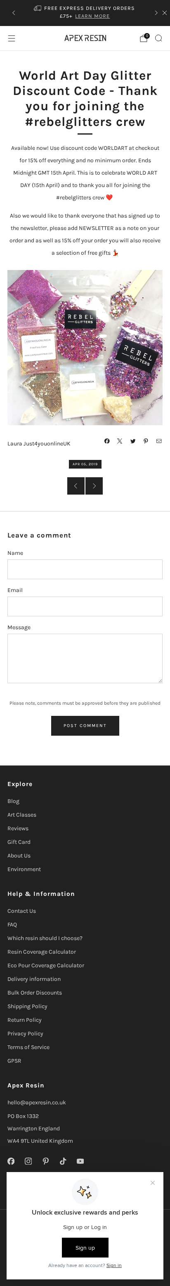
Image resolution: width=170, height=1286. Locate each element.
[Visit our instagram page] (28, 1161)
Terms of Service (28, 1047)
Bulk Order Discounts (34, 992)
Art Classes (21, 814)
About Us (19, 855)
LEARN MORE (92, 16)
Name (15, 553)
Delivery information (34, 979)
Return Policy (24, 1019)
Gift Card (19, 841)
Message (19, 627)
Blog (13, 801)
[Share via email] (159, 441)
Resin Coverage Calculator (41, 951)
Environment (24, 869)
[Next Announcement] (156, 13)
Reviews (17, 828)
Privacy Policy (25, 1033)
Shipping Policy (27, 1006)
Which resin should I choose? (45, 938)
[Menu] (11, 38)
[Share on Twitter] (133, 441)
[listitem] (85, 13)
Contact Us (21, 910)
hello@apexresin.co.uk (36, 1102)
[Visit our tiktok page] (62, 1161)
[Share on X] (120, 441)
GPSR (14, 1060)
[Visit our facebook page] (10, 1161)
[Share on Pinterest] (146, 441)
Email (15, 590)
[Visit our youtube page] (80, 1161)
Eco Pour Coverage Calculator (45, 965)
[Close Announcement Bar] (164, 12)
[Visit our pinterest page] (45, 1161)
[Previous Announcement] (14, 13)
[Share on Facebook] (107, 441)
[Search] (158, 38)
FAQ (12, 924)
